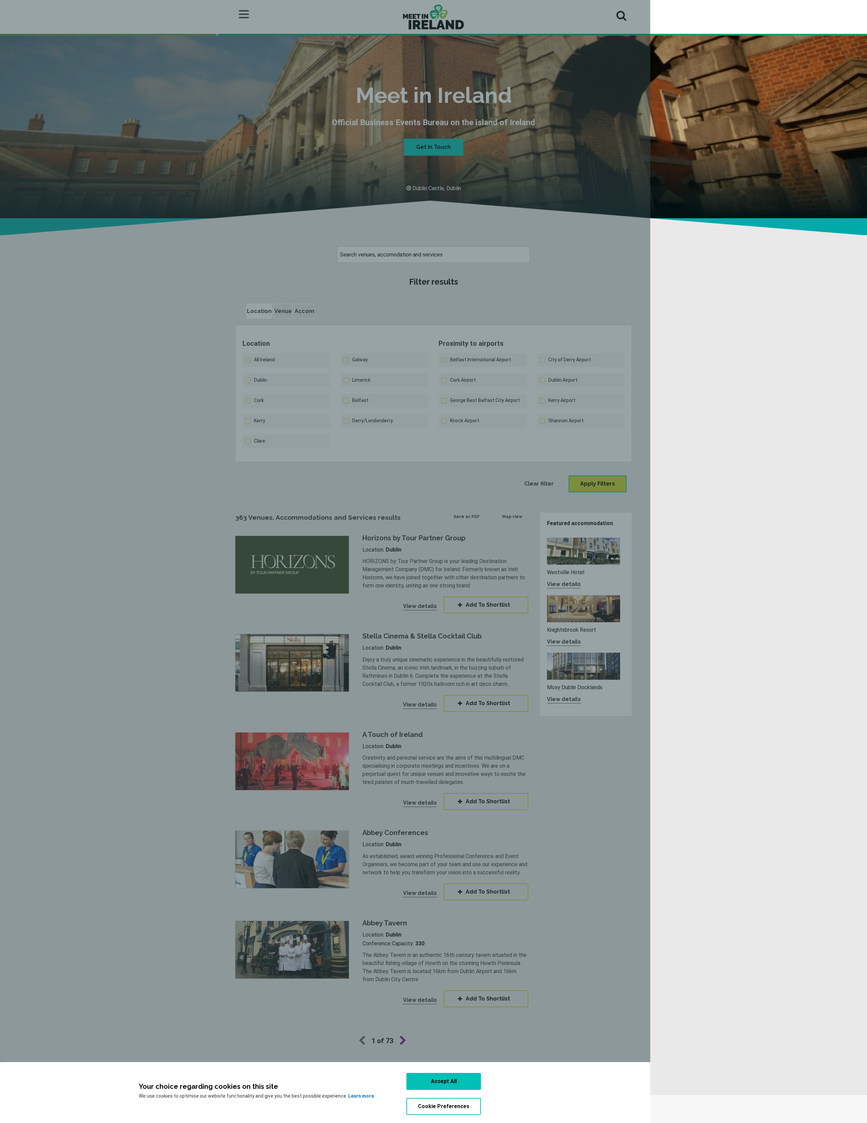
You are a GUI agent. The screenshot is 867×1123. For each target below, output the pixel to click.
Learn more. (361, 1096)
